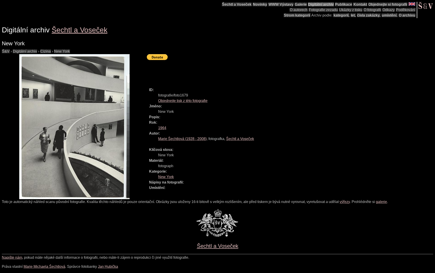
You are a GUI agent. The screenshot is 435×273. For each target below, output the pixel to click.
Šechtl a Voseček (236, 4)
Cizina (45, 51)
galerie (381, 202)
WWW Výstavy (280, 4)
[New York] (74, 126)
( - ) (182, 139)
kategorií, (341, 15)
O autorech (298, 10)
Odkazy (388, 10)
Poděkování (405, 10)
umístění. (389, 15)
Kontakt (360, 4)
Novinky (260, 4)
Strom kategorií (297, 15)
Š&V (6, 51)
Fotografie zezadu (323, 10)
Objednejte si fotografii (387, 4)
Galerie (301, 4)
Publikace (343, 4)
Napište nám (12, 257)
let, (353, 15)
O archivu (407, 15)
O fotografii (372, 10)
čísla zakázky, (368, 15)
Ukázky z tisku (350, 10)
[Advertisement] (229, 72)
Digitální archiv (321, 4)
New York (62, 51)
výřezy (345, 202)
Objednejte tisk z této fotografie (183, 101)
